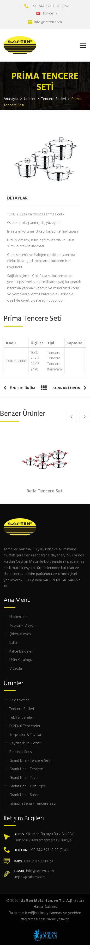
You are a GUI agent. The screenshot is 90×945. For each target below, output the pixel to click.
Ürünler (30, 98)
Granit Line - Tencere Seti (29, 760)
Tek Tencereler (21, 717)
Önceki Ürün (22, 388)
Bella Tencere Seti (45, 491)
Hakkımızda (18, 616)
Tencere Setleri (53, 98)
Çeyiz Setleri (19, 700)
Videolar (16, 668)
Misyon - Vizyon (22, 625)
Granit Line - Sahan (24, 794)
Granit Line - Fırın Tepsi (27, 786)
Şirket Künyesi (20, 634)
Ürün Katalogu (20, 659)
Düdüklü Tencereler (24, 726)
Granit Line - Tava (23, 777)
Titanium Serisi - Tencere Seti (32, 803)
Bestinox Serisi (20, 751)
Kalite (13, 642)
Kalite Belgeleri (21, 651)
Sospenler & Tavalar (25, 734)
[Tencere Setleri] (44, 388)
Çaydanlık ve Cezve (25, 743)
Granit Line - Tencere (26, 769)
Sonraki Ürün (67, 388)
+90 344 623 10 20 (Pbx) (50, 6)
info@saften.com (48, 22)
